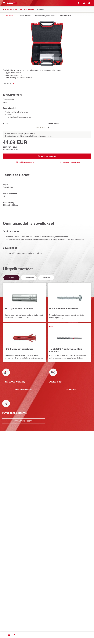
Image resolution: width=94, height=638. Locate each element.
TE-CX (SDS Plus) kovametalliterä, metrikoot (66, 350)
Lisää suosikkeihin (26, 162)
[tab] (9, 16)
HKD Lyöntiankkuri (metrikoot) (19, 308)
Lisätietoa (7, 83)
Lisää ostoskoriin (48, 156)
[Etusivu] (11, 3)
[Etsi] (88, 3)
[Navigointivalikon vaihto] (3, 3)
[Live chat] (13, 635)
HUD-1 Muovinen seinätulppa (19, 349)
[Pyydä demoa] (8, 635)
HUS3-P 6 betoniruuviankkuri (63, 308)
